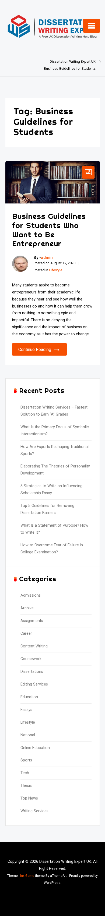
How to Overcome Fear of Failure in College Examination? (51, 548)
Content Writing (34, 646)
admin (47, 257)
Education (29, 697)
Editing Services (34, 684)
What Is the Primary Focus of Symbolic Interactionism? (54, 430)
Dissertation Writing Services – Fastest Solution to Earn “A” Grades (54, 411)
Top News (29, 798)
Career (26, 633)
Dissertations (31, 671)
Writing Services (34, 811)
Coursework (30, 659)
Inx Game (27, 876)
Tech (24, 773)
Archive (27, 608)
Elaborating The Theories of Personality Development (55, 470)
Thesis (26, 785)
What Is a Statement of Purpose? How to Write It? (54, 529)
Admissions (30, 595)
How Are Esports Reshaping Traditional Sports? (54, 450)
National (27, 735)
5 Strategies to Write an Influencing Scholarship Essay (51, 489)
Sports (26, 760)
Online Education (35, 747)
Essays (26, 709)
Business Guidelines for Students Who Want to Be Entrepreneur (49, 229)
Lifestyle (55, 270)
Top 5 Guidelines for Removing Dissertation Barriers (47, 509)
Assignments (31, 621)
